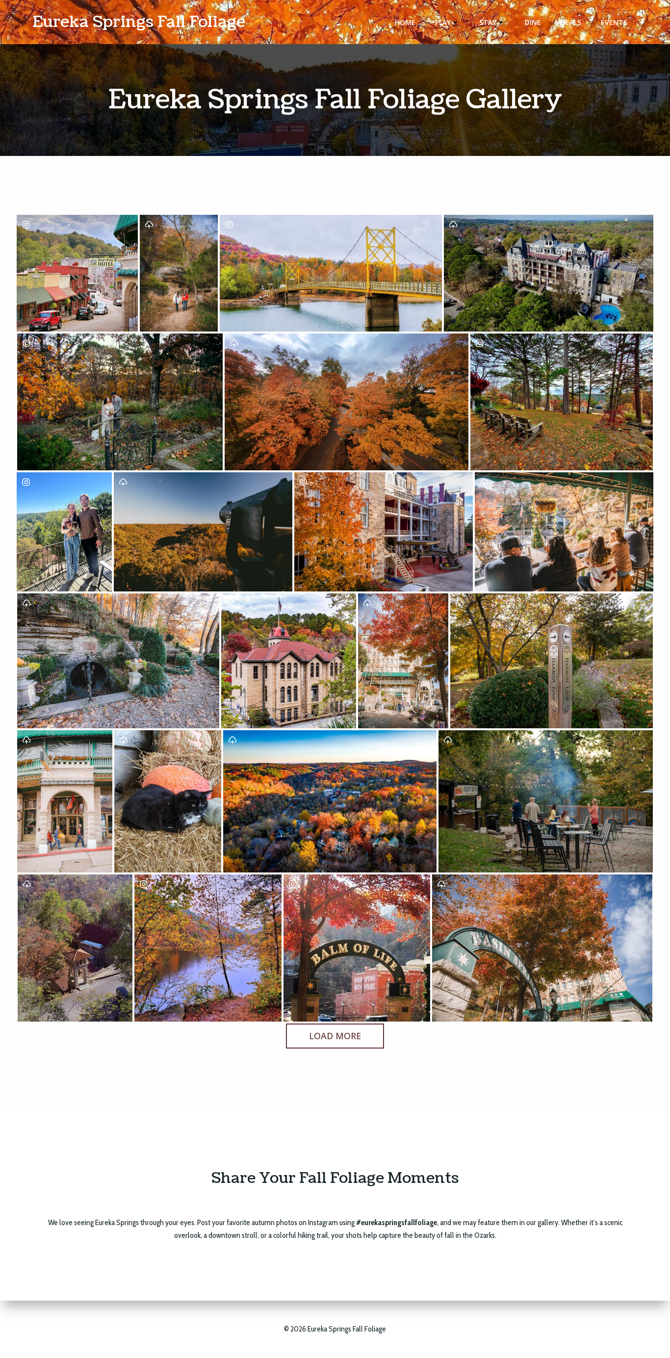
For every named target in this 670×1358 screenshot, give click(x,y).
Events (614, 22)
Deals (571, 22)
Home (405, 22)
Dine (533, 22)
